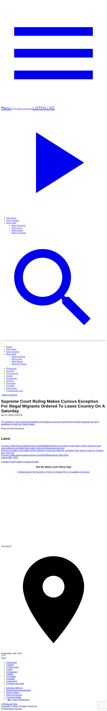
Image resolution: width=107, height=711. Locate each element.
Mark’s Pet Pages (18, 232)
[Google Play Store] (14, 390)
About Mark (11, 223)
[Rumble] (10, 385)
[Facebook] (11, 368)
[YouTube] (10, 383)
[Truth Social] (12, 373)
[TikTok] (10, 381)
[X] (10, 371)
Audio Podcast (12, 220)
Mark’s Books (17, 230)
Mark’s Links (16, 228)
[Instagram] (11, 378)
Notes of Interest (9, 395)
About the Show (18, 225)
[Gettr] (9, 376)
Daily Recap (11, 218)
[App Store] (11, 388)
